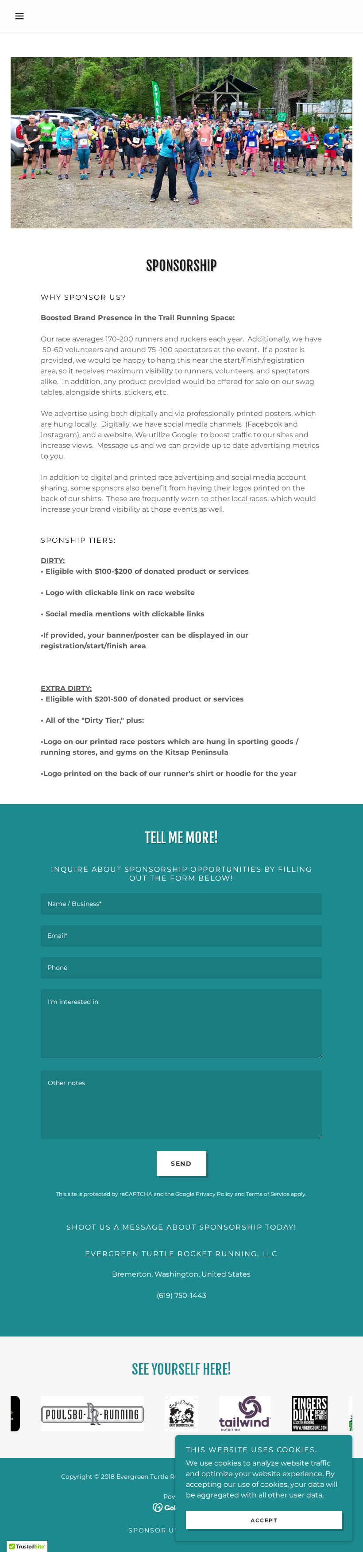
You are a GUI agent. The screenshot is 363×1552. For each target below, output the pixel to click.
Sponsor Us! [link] (155, 1530)
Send (181, 1164)
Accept (264, 1520)
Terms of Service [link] (268, 1194)
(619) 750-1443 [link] (181, 1295)
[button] (36, 16)
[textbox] (181, 904)
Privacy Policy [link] (214, 1194)
